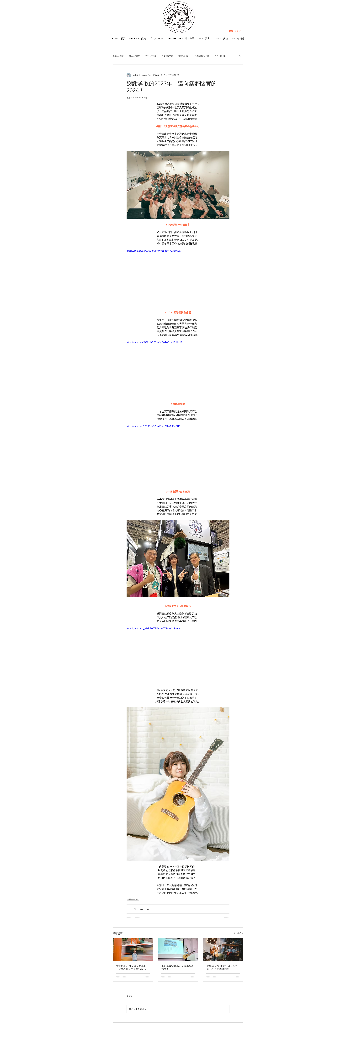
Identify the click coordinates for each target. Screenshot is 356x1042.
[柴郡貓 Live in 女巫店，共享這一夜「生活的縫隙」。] (223, 949)
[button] (239, 56)
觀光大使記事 (150, 56)
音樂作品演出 (183, 56)
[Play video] (178, 278)
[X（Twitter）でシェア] (134, 909)
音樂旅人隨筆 (118, 56)
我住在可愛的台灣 (202, 56)
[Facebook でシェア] (128, 909)
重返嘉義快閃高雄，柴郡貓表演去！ (177, 967)
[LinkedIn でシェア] (141, 909)
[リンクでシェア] (148, 909)
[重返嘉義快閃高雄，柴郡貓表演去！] (178, 949)
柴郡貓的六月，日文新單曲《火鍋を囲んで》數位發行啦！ (131, 967)
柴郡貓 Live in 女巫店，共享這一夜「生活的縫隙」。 (222, 967)
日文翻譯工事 (167, 56)
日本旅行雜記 (134, 56)
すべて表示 (238, 933)
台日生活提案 (220, 56)
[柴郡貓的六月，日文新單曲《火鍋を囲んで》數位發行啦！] (133, 949)
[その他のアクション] (227, 75)
